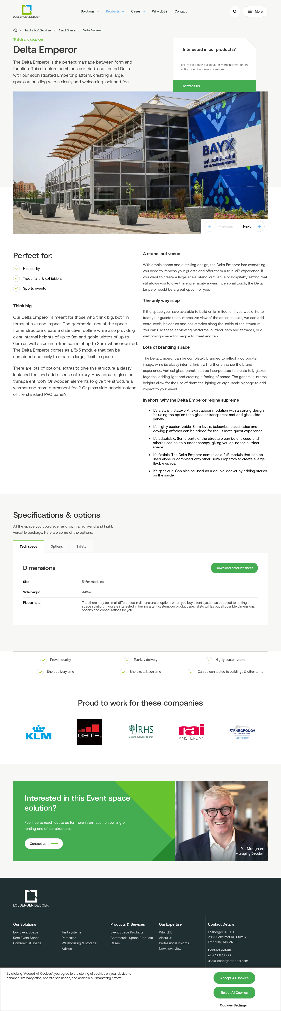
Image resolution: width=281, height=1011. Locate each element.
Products (113, 11)
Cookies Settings (233, 1005)
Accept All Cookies (234, 978)
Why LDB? (159, 11)
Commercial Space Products (131, 938)
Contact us (190, 86)
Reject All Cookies (234, 992)
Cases (136, 11)
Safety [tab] (81, 546)
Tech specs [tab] (28, 546)
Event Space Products (126, 932)
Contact (181, 11)
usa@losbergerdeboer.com (228, 961)
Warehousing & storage (79, 943)
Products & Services (127, 924)
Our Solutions (24, 924)
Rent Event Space (26, 938)
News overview (170, 948)
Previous (225, 226)
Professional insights (174, 943)
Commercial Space (27, 943)
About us (165, 938)
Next (247, 226)
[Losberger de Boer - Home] (31, 898)
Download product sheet (234, 568)
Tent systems (71, 932)
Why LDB (165, 932)
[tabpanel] (140, 589)
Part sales (69, 938)
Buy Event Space (25, 932)
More (259, 11)
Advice (67, 948)
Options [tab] (57, 546)
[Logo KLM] (38, 732)
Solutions (88, 11)
